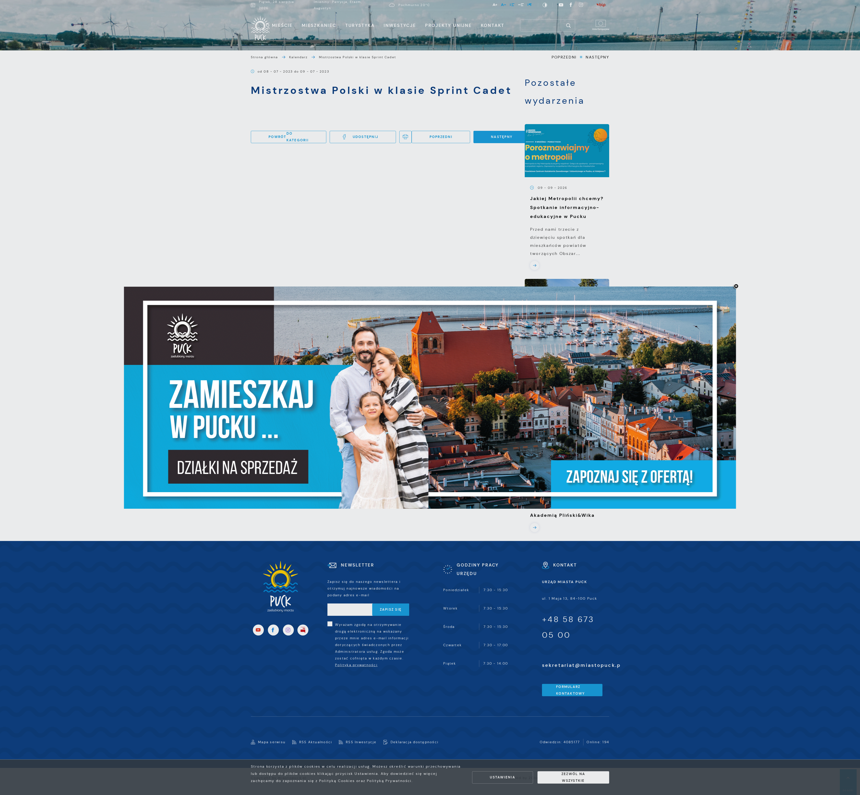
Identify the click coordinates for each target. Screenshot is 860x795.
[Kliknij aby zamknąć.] (736, 286)
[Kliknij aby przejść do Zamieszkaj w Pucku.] (430, 398)
